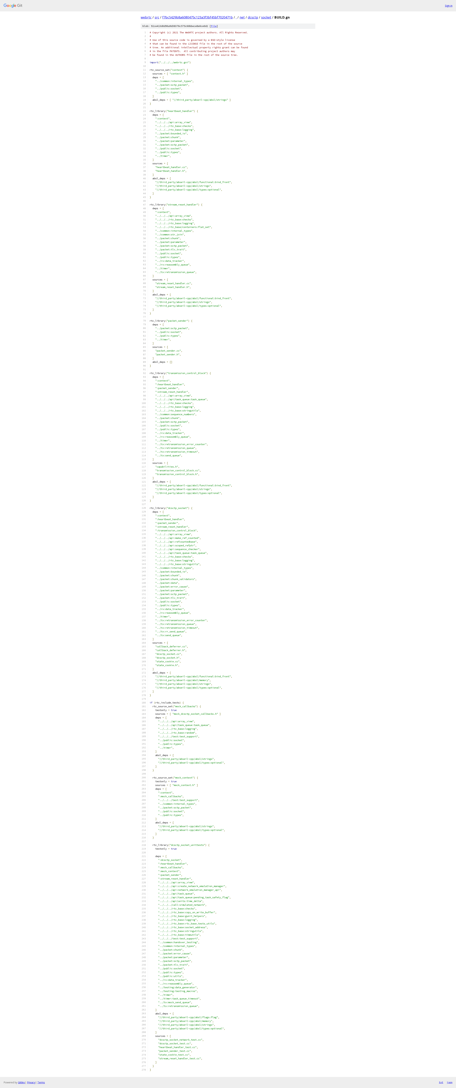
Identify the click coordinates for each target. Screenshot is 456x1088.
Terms (41, 1082)
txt (441, 1082)
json (449, 1082)
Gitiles (21, 1082)
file (214, 26)
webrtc (146, 17)
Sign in (448, 5)
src (157, 17)
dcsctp (253, 17)
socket (266, 17)
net (242, 17)
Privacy (31, 1082)
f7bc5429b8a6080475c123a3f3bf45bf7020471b (197, 17)
